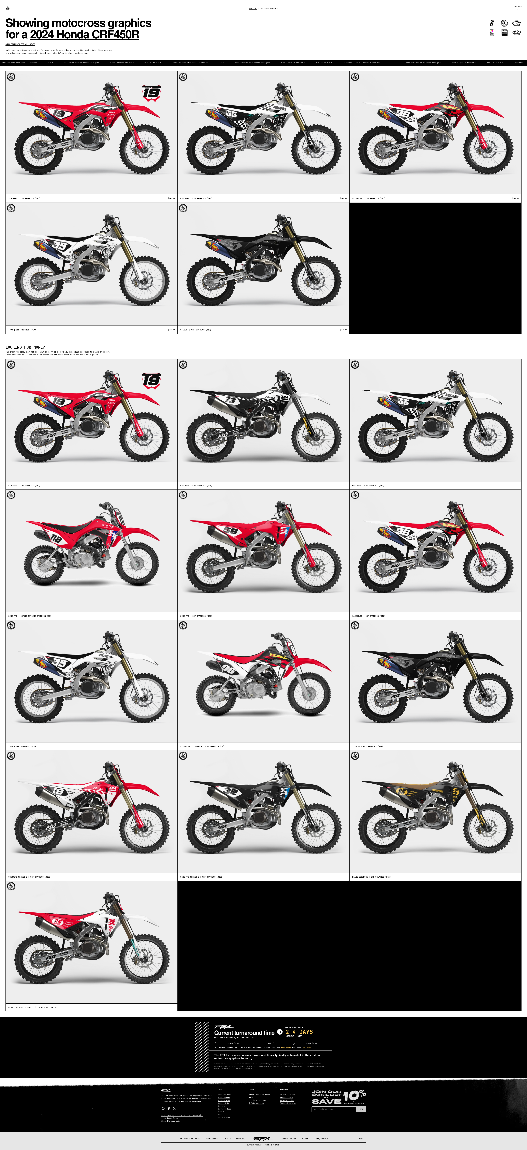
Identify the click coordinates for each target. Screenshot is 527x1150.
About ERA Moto (224, 1094)
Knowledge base (224, 1109)
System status (224, 1118)
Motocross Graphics (190, 1139)
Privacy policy (287, 1100)
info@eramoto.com (256, 1103)
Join (361, 1109)
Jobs (220, 1115)
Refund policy (286, 1097)
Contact (221, 1112)
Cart (361, 1139)
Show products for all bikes (20, 44)
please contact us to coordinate (237, 1068)
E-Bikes (227, 1139)
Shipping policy (287, 1094)
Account (305, 1139)
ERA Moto (253, 8)
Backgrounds (211, 1139)
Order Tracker (289, 1139)
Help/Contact (321, 1139)
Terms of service (288, 1103)
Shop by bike (223, 1103)
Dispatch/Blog (224, 1100)
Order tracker (224, 1097)
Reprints (240, 1139)
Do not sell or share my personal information (182, 1115)
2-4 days (275, 1145)
